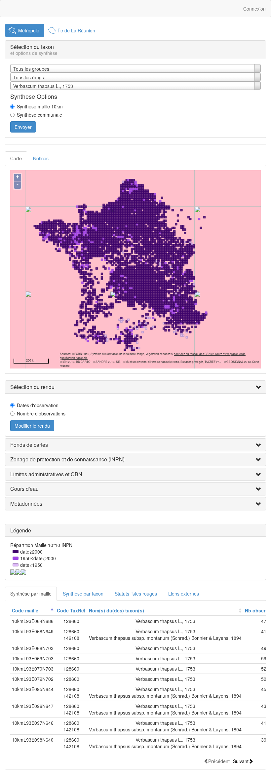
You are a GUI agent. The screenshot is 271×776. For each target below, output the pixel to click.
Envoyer (23, 127)
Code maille (25, 610)
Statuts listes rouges (136, 593)
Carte (16, 158)
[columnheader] (32, 610)
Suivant (241, 761)
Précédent (219, 761)
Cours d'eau (24, 488)
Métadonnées (26, 503)
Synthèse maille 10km (40, 106)
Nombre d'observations (41, 413)
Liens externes (183, 593)
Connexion (254, 8)
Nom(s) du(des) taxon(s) (116, 610)
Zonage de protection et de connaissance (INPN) (67, 459)
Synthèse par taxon (83, 593)
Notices (41, 158)
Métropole (28, 30)
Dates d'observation (37, 405)
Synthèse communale (39, 114)
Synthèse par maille (31, 593)
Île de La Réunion (76, 30)
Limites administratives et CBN (46, 474)
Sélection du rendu (32, 387)
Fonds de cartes (29, 444)
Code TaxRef (71, 610)
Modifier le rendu (32, 425)
